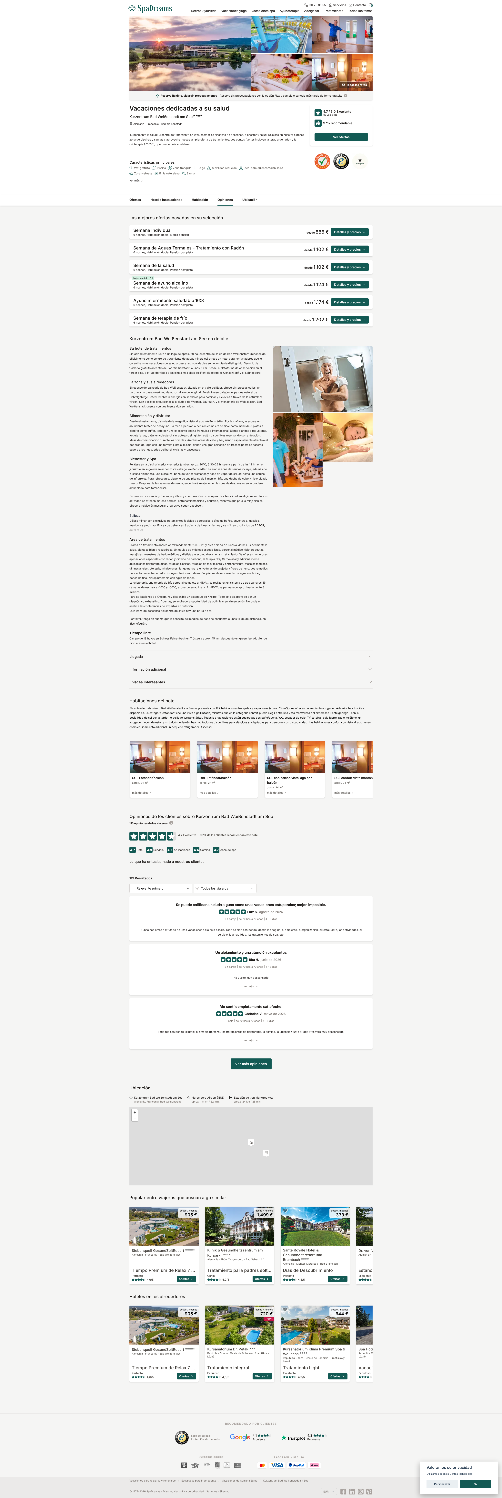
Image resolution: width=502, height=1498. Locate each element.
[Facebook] (343, 1491)
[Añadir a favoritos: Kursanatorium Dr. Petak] (209, 1309)
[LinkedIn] (352, 1491)
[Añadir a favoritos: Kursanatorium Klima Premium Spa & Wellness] (285, 1309)
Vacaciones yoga (234, 11)
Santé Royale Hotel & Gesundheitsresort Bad (302, 1255)
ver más (134, 180)
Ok (475, 1484)
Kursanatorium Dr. (227, 1349)
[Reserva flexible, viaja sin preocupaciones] (345, 95)
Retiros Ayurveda (203, 11)
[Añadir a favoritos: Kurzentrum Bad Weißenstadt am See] (368, 21)
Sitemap (224, 1491)
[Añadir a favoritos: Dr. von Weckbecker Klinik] (361, 1210)
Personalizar (442, 1484)
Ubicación (249, 200)
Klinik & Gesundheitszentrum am (235, 1252)
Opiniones (225, 200)
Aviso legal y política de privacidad (183, 1491)
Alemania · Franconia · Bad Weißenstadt (157, 123)
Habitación (200, 200)
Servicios (211, 1491)
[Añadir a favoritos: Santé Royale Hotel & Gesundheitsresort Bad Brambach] (285, 1210)
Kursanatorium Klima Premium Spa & (314, 1351)
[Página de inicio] (151, 7)
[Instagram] (360, 1491)
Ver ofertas (341, 137)
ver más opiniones (251, 1064)
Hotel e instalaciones (166, 200)
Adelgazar (311, 11)
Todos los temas (360, 11)
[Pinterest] (369, 1491)
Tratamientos (333, 11)
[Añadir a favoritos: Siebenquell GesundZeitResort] (134, 1210)
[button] (266, 1153)
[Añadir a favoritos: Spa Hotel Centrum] (361, 1309)
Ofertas (135, 200)
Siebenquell (163, 1251)
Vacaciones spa (263, 11)
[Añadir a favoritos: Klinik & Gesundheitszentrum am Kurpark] (209, 1210)
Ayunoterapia (289, 11)
